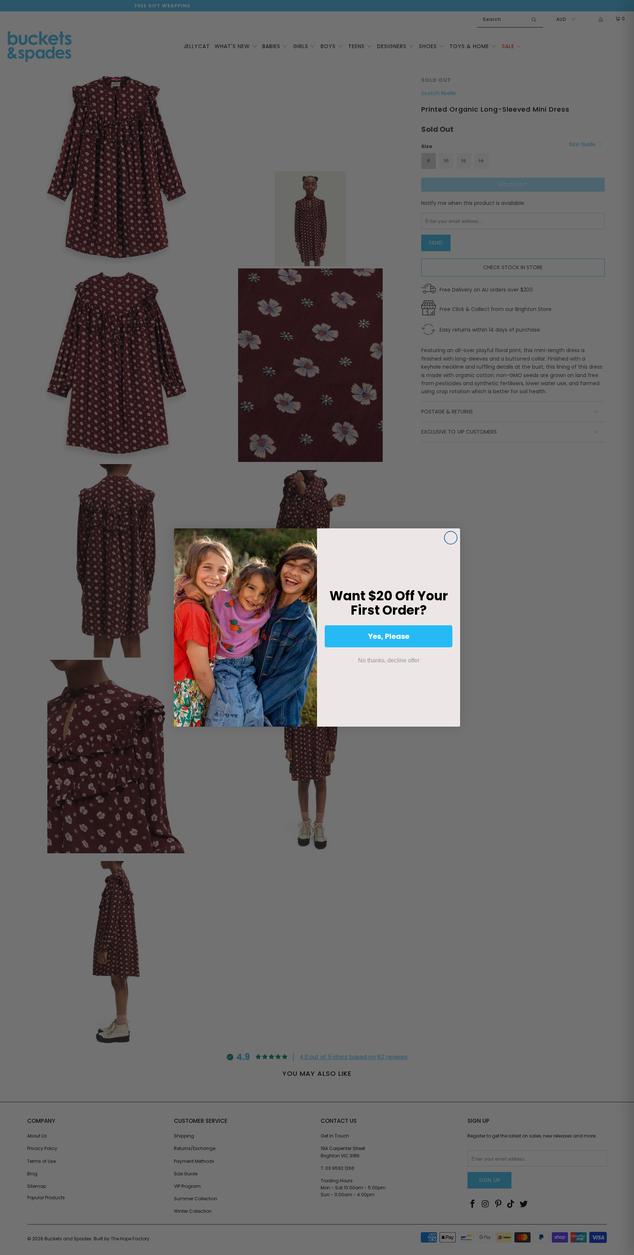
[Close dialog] (450, 537)
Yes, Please (388, 636)
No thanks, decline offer (388, 660)
